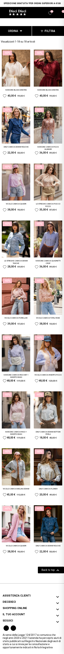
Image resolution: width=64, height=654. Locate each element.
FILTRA (50, 31)
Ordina (16, 31)
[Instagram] (13, 628)
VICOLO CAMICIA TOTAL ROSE (48, 318)
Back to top (51, 570)
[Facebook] (6, 628)
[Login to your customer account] (56, 13)
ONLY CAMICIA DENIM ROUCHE (16, 147)
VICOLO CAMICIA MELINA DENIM (16, 489)
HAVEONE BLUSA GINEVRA (16, 90)
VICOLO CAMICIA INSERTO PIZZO (48, 375)
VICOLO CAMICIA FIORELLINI (16, 318)
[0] (61, 13)
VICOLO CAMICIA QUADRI (16, 204)
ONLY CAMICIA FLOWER (48, 489)
